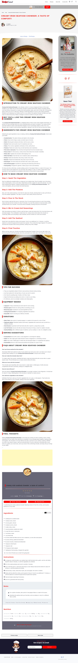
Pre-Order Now (67, 121)
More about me (67, 69)
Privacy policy (31, 657)
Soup (6, 12)
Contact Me (64, 1)
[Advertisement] (27, 458)
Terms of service (39, 657)
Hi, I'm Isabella (18, 657)
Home (46, 1)
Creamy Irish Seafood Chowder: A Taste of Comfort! (17, 12)
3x (49, 512)
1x (45, 512)
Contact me (24, 657)
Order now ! (47, 7)
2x (47, 512)
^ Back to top (7, 657)
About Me (58, 1)
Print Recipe (32, 36)
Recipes (51, 1)
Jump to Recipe (23, 36)
